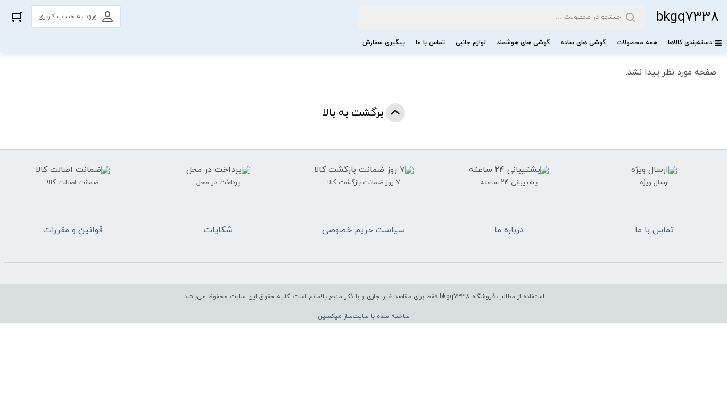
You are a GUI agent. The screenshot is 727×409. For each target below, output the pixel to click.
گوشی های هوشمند (523, 42)
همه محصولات (636, 42)
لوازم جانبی (471, 42)
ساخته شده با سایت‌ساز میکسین (364, 316)
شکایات (218, 230)
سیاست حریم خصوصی (363, 230)
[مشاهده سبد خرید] (17, 16)
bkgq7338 (687, 17)
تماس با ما (430, 42)
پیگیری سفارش (383, 42)
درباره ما (509, 230)
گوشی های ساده (583, 42)
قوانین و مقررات (73, 230)
